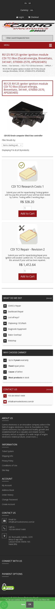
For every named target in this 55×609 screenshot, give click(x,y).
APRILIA (48, 66)
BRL (31, 10)
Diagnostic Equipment (17, 329)
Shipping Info (7, 456)
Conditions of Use (9, 465)
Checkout (35, 17)
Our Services (14, 66)
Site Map (5, 470)
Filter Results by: (8, 140)
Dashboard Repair (15, 311)
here (23, 604)
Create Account (8, 504)
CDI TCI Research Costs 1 (27, 186)
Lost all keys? (13, 317)
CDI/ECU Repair (14, 305)
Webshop (12, 340)
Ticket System (8, 451)
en (26, 3)
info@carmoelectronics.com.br (21, 401)
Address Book (8, 490)
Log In (21, 17)
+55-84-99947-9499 (16, 395)
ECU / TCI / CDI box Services (32, 66)
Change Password (9, 499)
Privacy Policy (7, 460)
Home (4, 66)
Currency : (25, 10)
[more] (49, 298)
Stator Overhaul (14, 335)
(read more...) (32, 436)
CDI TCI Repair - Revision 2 (27, 249)
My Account (7, 485)
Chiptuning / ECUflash (17, 323)
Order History (7, 495)
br (30, 3)
